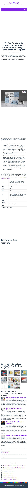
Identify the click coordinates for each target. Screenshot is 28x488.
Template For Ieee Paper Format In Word (10, 479)
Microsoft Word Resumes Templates (9, 477)
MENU (25, 9)
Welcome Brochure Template (16, 398)
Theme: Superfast (20, 485)
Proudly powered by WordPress (10, 485)
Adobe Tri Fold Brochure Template (14, 409)
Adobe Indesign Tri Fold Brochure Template (5, 451)
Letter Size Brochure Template (16, 436)
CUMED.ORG (14, 3)
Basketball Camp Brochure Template (15, 423)
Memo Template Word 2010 (8, 473)
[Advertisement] (14, 27)
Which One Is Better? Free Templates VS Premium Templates (14, 465)
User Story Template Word (8, 475)
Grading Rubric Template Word (8, 471)
